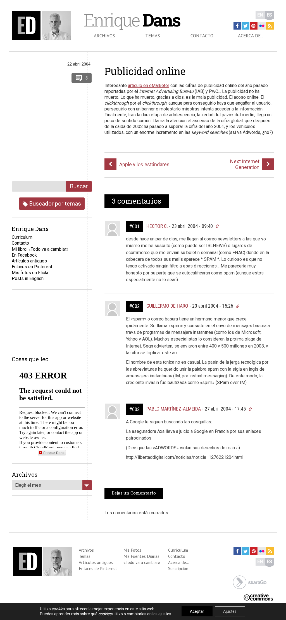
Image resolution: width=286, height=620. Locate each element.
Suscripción (178, 568)
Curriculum (22, 237)
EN (260, 15)
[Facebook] (237, 26)
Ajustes (230, 611)
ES (269, 15)
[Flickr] (262, 26)
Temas (152, 36)
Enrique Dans (53, 452)
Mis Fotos (132, 550)
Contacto (201, 36)
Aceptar (197, 611)
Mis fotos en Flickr (30, 272)
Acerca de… (251, 36)
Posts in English (28, 278)
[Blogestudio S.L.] (249, 582)
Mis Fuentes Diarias (141, 556)
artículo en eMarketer (148, 85)
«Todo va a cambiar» (141, 562)
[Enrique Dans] (42, 25)
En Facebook (24, 255)
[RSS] (270, 26)
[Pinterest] (254, 26)
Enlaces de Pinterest (98, 568)
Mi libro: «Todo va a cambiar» (40, 249)
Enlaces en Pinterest (32, 266)
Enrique (132, 19)
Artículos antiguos (29, 261)
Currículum (178, 550)
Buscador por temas (54, 203)
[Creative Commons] (258, 597)
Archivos (104, 36)
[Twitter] (245, 26)
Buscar (79, 186)
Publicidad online (144, 71)
